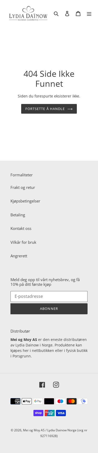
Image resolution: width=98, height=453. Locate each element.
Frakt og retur (22, 187)
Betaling (17, 214)
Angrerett (18, 255)
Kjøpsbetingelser (25, 201)
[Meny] (89, 13)
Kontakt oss (20, 228)
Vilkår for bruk (23, 242)
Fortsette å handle (45, 108)
